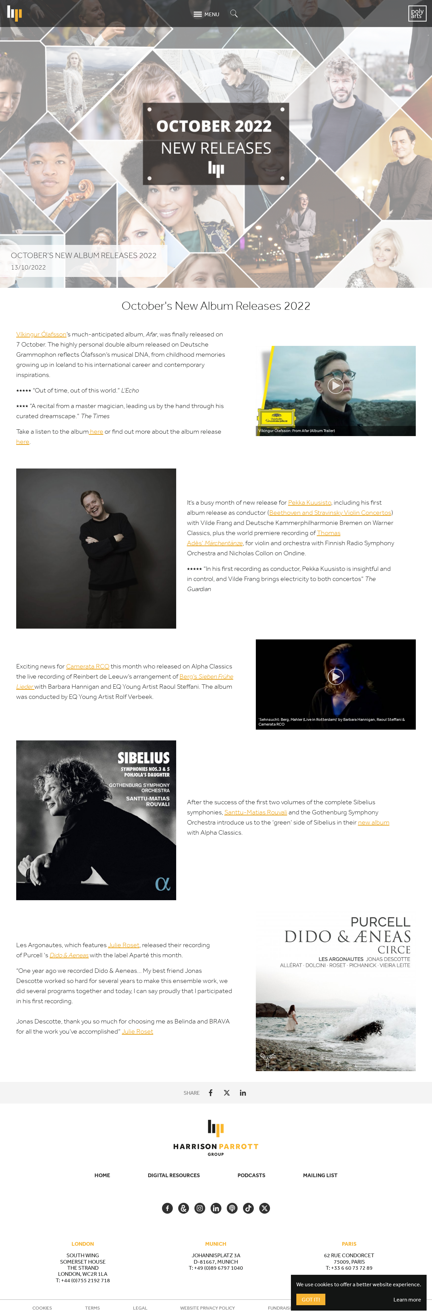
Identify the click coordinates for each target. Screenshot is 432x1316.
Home (102, 1175)
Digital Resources (174, 1175)
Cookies (42, 1308)
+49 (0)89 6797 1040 (218, 1267)
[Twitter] (226, 1092)
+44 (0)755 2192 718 (85, 1280)
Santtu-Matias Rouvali (255, 812)
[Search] (234, 14)
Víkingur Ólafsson (41, 334)
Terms (92, 1308)
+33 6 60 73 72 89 (352, 1267)
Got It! (311, 1299)
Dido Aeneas (69, 955)
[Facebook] (210, 1092)
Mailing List (320, 1175)
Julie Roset (123, 945)
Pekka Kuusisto (309, 502)
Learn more (407, 1299)
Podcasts (251, 1175)
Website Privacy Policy (207, 1308)
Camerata (87, 666)
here (96, 431)
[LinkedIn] (243, 1092)
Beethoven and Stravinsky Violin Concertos (330, 512)
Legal (140, 1308)
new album (373, 822)
